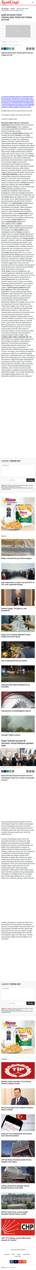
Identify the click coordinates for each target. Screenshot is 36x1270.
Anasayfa (6, 8)
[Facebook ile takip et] (12, 1261)
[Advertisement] (18, 75)
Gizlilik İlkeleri (26, 1254)
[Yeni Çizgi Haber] (10, 2)
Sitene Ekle (18, 1256)
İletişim (19, 1254)
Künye (13, 1254)
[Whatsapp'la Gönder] (10, 48)
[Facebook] (2, 48)
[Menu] (33, 2)
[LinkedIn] (7, 48)
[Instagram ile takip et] (20, 1261)
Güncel (13, 8)
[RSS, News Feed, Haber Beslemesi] (24, 1261)
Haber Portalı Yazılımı (9, 1267)
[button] (27, 48)
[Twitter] (5, 48)
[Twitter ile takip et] (16, 1261)
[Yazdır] (13, 48)
